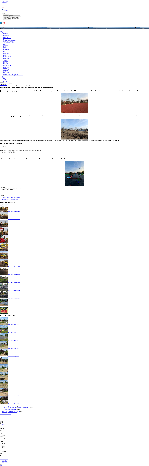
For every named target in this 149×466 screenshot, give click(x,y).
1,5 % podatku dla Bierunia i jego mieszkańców (9, 42)
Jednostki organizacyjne (6, 70)
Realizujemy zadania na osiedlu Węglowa (7, 196)
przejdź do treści (5, 1)
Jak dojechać (5, 60)
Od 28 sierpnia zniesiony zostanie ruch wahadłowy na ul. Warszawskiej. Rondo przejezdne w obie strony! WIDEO (16, 407)
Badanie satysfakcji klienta (6, 72)
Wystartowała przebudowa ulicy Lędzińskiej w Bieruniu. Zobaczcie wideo (11, 411)
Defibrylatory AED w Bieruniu (7, 56)
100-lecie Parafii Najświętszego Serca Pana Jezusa (9, 40)
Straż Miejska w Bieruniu (6, 80)
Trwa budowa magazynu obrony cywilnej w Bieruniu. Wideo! (9, 406)
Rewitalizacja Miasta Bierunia (7, 38)
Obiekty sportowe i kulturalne (7, 65)
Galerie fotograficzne (6, 64)
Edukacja (4, 44)
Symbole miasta (5, 34)
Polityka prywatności (4, 461)
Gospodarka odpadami (6, 48)
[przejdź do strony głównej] (4, 24)
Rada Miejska (5, 68)
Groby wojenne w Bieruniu (6, 57)
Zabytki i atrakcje (5, 61)
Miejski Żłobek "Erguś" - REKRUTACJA (8, 41)
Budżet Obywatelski (5, 50)
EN (2, 11)
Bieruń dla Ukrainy (5, 33)
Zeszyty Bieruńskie (5, 63)
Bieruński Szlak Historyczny (6, 58)
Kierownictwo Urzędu (6, 67)
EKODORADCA (5, 55)
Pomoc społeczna (5, 43)
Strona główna (2, 85)
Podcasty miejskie (5, 39)
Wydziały (4, 78)
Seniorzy (4, 46)
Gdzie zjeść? (5, 62)
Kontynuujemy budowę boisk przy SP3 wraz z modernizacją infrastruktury (11, 197)
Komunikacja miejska (6, 49)
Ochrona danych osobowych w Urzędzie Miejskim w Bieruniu (11, 74)
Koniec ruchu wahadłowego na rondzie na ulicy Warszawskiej (9, 409)
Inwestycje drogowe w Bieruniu (7, 54)
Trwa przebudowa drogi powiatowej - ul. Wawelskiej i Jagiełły (9, 412)
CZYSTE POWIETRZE (6, 53)
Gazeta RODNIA (5, 52)
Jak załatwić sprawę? (6, 69)
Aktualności (5, 85)
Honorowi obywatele (6, 35)
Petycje (4, 51)
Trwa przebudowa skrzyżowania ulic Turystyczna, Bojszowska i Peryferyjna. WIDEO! (12, 408)
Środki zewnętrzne (5, 37)
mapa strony (4, 2)
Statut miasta (5, 71)
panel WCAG (5, 3)
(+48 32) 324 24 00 (4, 424)
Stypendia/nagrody (5, 45)
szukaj (1, 83)
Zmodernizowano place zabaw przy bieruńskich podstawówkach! (10, 199)
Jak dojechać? (5, 79)
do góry (1, 465)
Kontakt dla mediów (5, 81)
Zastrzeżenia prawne (4, 460)
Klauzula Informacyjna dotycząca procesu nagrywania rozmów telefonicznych (13, 75)
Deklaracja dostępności (5, 462)
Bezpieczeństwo (5, 47)
